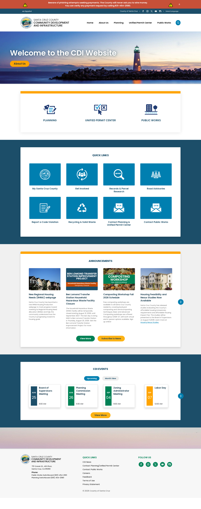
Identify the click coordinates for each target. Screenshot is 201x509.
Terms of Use (89, 480)
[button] (179, 4)
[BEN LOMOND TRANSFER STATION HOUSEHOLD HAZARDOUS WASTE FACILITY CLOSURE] (82, 301)
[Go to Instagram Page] (147, 11)
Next (180, 302)
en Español (27, 11)
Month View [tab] (110, 378)
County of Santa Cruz (129, 11)
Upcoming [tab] (92, 378)
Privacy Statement (91, 484)
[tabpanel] (100, 57)
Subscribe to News (111, 338)
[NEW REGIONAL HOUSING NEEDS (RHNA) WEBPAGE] (44, 301)
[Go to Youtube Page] (155, 11)
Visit (16, 65)
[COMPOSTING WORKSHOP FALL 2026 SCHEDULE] (119, 301)
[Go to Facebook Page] (143, 11)
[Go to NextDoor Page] (160, 11)
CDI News (87, 462)
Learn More (49, 114)
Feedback (87, 477)
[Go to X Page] (151, 11)
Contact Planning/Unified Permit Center (101, 465)
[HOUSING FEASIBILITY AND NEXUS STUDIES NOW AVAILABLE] (156, 301)
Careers (86, 473)
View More (85, 338)
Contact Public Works (92, 469)
